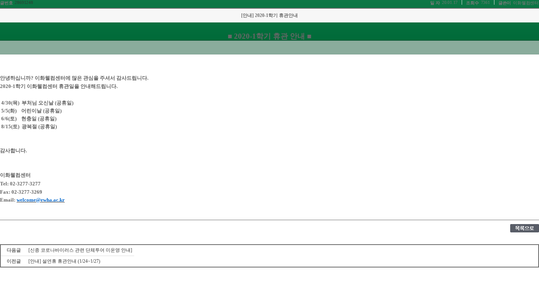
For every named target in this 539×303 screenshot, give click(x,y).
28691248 (24, 2)
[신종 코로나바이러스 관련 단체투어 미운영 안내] (80, 250)
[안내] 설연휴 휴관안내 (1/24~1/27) (64, 261)
